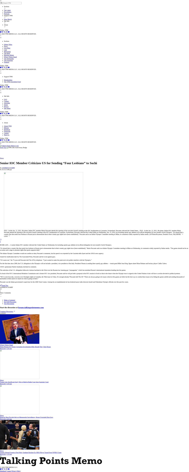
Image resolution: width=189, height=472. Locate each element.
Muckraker (7, 51)
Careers (6, 133)
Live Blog (7, 48)
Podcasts (6, 14)
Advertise (7, 103)
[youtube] (8, 32)
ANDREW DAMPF (8, 168)
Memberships (8, 80)
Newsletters (7, 12)
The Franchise (8, 60)
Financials (7, 131)
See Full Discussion (10, 302)
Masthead (7, 129)
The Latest (7, 10)
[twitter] (5, 469)
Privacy (6, 106)
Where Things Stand (10, 57)
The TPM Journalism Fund (12, 82)
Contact (6, 101)
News (6, 46)
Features (6, 62)
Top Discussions (9, 303)
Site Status (7, 108)
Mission (6, 128)
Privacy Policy (16, 471)
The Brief (7, 53)
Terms (6, 105)
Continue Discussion (6, 311)
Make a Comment (9, 300)
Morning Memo (9, 55)
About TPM (8, 126)
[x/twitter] (5, 32)
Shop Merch (8, 19)
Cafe (5, 50)
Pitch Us (6, 135)
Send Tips (3, 147)
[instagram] (6, 32)
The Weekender (9, 59)
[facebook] (3, 32)
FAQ (5, 99)
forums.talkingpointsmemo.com (31, 307)
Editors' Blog (8, 44)
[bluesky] (1, 32)
